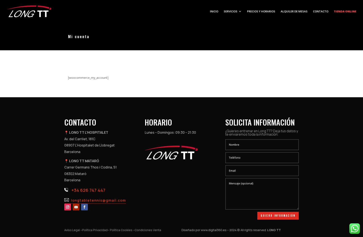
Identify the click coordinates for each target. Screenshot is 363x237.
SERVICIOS (230, 11)
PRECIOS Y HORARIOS (261, 11)
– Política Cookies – (121, 230)
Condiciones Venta (148, 230)
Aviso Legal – (73, 230)
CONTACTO (320, 11)
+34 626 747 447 (88, 190)
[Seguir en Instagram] (67, 207)
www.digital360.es (213, 230)
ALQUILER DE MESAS (294, 11)
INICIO (214, 11)
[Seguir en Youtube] (76, 207)
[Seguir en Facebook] (84, 207)
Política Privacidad (95, 230)
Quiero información (278, 216)
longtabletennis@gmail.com (98, 200)
